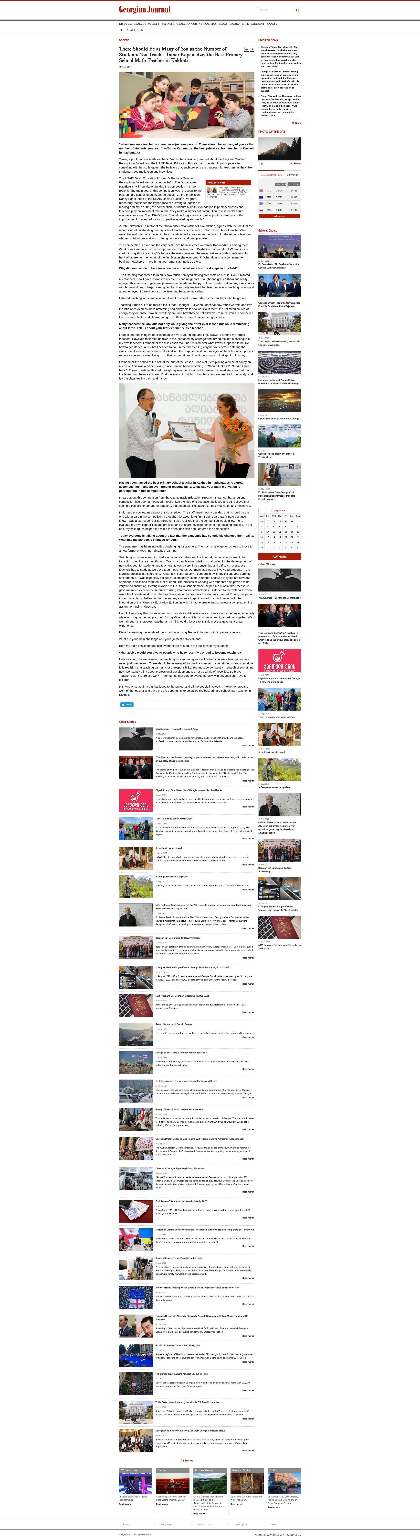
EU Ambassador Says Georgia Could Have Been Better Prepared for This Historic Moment (276, 496)
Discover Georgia (132, 23)
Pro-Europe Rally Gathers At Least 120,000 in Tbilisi (182, 1374)
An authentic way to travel (169, 848)
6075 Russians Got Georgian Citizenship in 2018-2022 (182, 996)
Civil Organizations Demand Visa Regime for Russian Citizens (186, 1081)
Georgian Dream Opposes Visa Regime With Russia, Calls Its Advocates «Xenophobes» (200, 1139)
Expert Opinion (241, 1524)
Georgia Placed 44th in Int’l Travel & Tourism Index (276, 455)
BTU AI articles (131, 29)
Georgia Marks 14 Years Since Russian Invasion (179, 1110)
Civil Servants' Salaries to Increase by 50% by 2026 (181, 1201)
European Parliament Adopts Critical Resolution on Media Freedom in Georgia (278, 382)
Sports (272, 23)
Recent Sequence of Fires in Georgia (174, 1024)
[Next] (288, 510)
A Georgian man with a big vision (172, 877)
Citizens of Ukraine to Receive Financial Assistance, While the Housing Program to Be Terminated (205, 1230)
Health (274, 1524)
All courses (279, 216)
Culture (162, 1470)
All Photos (295, 164)
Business (168, 23)
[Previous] (271, 510)
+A (252, 49)
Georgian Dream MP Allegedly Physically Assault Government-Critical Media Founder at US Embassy (202, 1318)
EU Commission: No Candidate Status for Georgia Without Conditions (278, 266)
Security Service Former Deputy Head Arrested (179, 1258)
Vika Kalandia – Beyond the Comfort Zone (177, 729)
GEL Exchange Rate (271, 175)
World (235, 23)
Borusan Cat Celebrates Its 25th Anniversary (178, 938)
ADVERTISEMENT (276, 1535)
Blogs (223, 23)
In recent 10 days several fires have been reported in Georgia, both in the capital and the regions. (204, 1033)
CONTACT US (294, 1535)
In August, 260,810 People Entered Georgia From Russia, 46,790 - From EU (193, 968)
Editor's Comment (205, 1524)
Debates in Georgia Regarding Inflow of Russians (180, 1169)
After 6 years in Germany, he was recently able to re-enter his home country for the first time (202, 886)
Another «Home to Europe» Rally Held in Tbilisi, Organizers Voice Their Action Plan (197, 1288)
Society (153, 23)
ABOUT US (260, 1535)
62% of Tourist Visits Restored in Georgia (279, 419)
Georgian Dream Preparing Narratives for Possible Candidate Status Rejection (279, 305)
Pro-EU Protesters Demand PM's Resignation (178, 1346)
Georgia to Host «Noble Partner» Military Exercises (181, 1053)
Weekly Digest (166, 1524)
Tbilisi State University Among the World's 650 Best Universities (187, 1402)
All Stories (186, 1460)
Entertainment (253, 23)
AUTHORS (280, 556)
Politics (210, 23)
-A (246, 49)
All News (296, 123)
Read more (247, 746)
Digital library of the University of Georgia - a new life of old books (189, 790)
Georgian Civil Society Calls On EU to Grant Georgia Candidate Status (190, 1431)
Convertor (292, 175)
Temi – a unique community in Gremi (174, 819)
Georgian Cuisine (189, 23)
